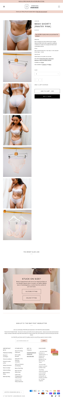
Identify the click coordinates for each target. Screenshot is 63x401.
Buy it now (47, 96)
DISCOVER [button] (42, 348)
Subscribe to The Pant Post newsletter (19, 360)
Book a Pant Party (19, 368)
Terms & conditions (7, 359)
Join (43, 341)
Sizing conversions (7, 365)
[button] (55, 347)
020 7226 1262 (30, 356)
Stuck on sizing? (6, 367)
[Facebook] (52, 396)
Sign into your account (41, 11)
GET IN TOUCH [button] (29, 349)
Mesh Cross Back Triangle (45, 60)
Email (18, 342)
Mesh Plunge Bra (44, 58)
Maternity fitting (6, 376)
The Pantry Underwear (13, 396)
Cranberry (44, 64)
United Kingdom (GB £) (12, 392)
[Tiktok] (55, 396)
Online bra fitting (6, 370)
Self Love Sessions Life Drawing (19, 364)
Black (50, 64)
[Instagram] (59, 396)
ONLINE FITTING (31, 298)
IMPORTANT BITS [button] (7, 349)
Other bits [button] (19, 348)
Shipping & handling (7, 352)
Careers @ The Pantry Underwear (19, 380)
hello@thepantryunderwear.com (31, 353)
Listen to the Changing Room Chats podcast (18, 376)
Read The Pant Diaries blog (18, 371)
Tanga (42, 62)
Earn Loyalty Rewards (18, 355)
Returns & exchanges (5, 355)
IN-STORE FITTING (31, 291)
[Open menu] (5, 6)
